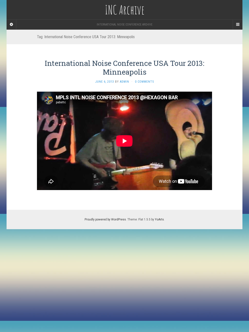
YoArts (159, 219)
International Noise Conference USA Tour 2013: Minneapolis (124, 67)
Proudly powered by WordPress (105, 219)
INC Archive (124, 10)
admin (124, 81)
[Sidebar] (11, 24)
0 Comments (144, 81)
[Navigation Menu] (237, 24)
